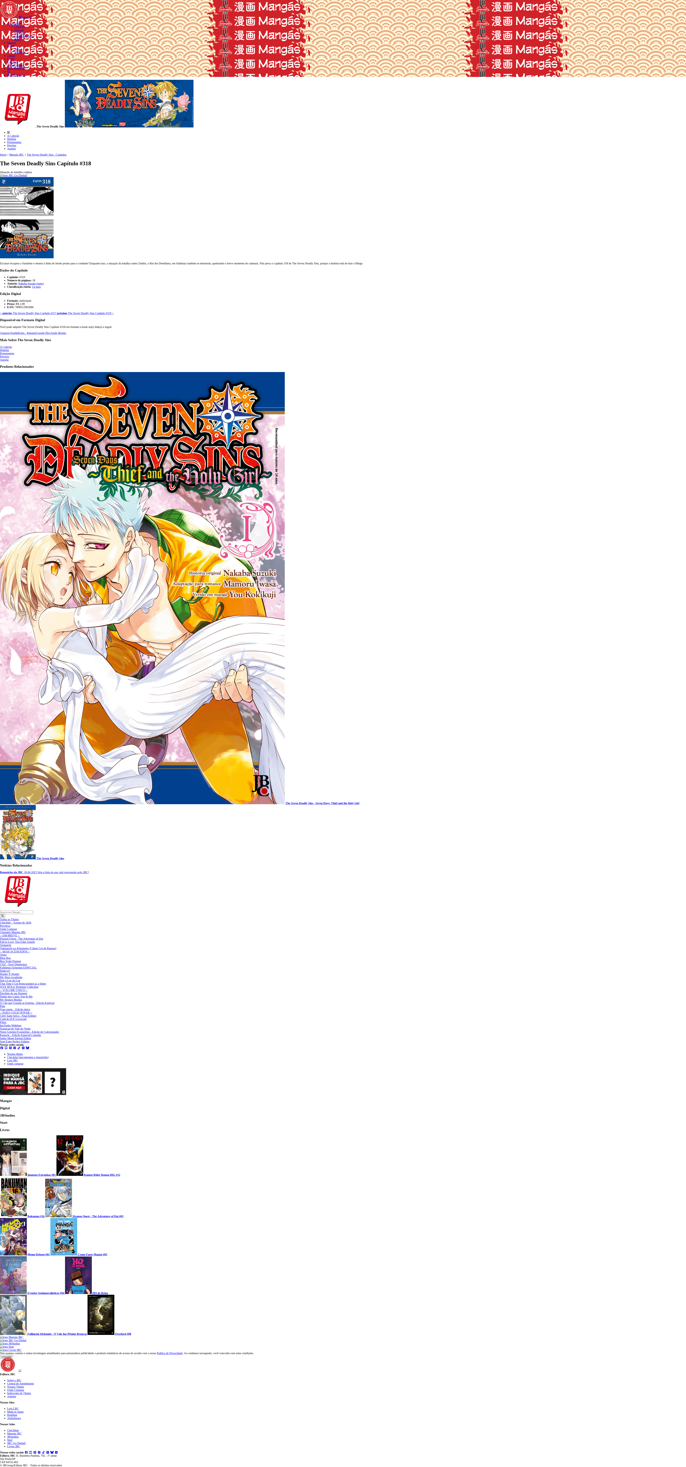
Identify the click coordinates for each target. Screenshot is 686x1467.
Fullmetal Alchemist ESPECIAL (18, 967)
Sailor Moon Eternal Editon (15, 1038)
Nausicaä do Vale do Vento (15, 1028)
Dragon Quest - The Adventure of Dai (21, 938)
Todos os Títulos (9, 919)
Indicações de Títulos (19, 1393)
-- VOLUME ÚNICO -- (14, 990)
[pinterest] (10, 1047)
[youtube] (6, 1047)
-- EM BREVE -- (10, 935)
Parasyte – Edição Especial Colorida (20, 1035)
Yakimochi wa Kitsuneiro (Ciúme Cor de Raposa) (28, 948)
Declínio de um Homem (13, 993)
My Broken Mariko (11, 999)
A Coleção (13, 135)
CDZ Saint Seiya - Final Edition (18, 1015)
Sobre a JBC (14, 1380)
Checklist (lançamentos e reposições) (28, 1057)
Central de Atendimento (20, 1383)
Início (3, 154)
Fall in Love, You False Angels (17, 941)
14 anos (36, 286)
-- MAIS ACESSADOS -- (15, 951)
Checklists (13, 1430)
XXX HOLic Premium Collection (19, 986)
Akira (3, 954)
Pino (2, 1006)
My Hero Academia (11, 977)
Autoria (11, 148)
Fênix (3, 1022)
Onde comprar (15, 1063)
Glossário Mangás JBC (13, 932)
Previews (5, 925)
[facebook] (2, 1047)
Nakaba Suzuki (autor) (31, 283)
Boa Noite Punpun (10, 961)
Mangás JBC (16, 154)
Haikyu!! (5, 970)
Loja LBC (13, 1408)
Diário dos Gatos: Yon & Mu (16, 996)
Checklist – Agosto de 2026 (15, 922)
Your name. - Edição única (15, 1009)
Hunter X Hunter (9, 974)
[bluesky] (27, 1047)
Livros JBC (13, 1446)
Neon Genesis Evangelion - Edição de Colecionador (29, 1031)
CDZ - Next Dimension (13, 964)
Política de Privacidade (170, 1353)
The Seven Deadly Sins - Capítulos (46, 154)
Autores (11, 1396)
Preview (11, 145)
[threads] (23, 1047)
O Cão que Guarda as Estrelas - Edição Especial (27, 1002)
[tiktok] (19, 1047)
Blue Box (5, 957)
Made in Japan (15, 1411)
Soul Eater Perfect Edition (14, 1041)
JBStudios (13, 1436)
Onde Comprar (8, 929)
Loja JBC (12, 1060)
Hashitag (12, 1414)
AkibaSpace (14, 1418)
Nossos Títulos (15, 1386)
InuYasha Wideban (10, 1025)
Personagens (14, 142)
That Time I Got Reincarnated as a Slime (23, 983)
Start (9, 1439)
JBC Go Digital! (16, 1443)
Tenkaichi (5, 945)
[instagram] (14, 1047)
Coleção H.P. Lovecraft (13, 1019)
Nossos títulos (15, 1054)
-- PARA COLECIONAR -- (16, 1012)
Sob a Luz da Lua (10, 980)
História (11, 138)
